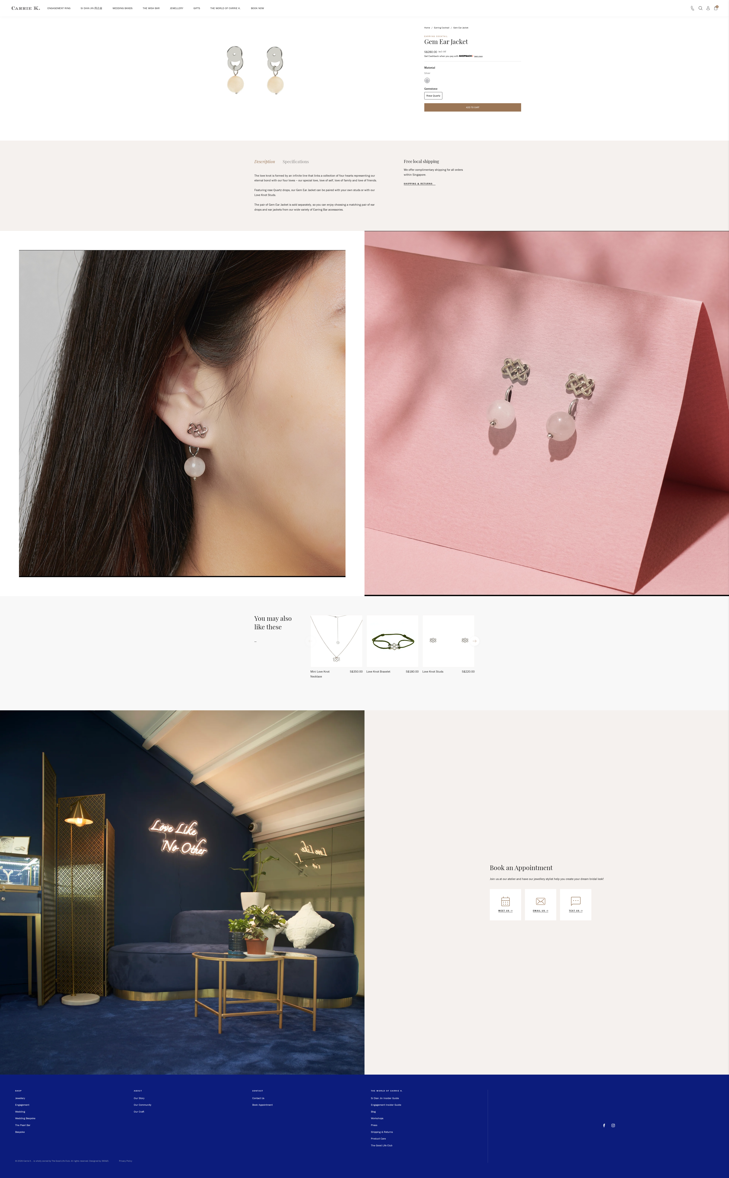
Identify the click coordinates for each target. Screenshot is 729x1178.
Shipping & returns (419, 183)
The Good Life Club (381, 1145)
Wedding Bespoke (25, 1118)
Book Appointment (262, 1104)
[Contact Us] (692, 9)
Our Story (139, 1098)
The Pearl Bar (22, 1125)
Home (427, 27)
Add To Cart (472, 107)
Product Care (378, 1138)
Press (374, 1125)
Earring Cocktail (441, 27)
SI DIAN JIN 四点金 (91, 8)
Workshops (377, 1118)
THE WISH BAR (151, 8)
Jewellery (20, 1098)
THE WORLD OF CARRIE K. (225, 8)
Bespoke (20, 1132)
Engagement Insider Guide (386, 1104)
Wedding (20, 1111)
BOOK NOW (257, 8)
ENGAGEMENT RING (58, 8)
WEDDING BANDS (123, 8)
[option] (336, 648)
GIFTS (196, 8)
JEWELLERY (176, 8)
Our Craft (139, 1111)
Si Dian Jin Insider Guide (385, 1098)
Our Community (142, 1104)
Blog (373, 1111)
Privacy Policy (125, 1160)
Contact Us (258, 1098)
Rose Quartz (433, 95)
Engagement (22, 1104)
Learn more (478, 56)
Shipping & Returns (382, 1132)
